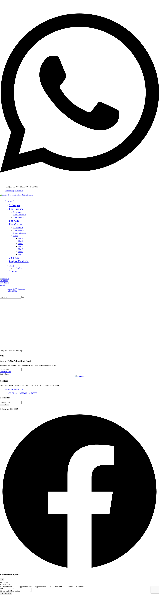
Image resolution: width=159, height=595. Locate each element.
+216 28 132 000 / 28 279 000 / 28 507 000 (21, 393)
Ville (1, 589)
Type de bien (5, 582)
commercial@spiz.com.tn (14, 191)
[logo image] (6, 282)
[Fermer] (2, 579)
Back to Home (5, 372)
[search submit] (23, 297)
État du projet (5, 591)
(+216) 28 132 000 (13, 291)
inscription (4, 405)
